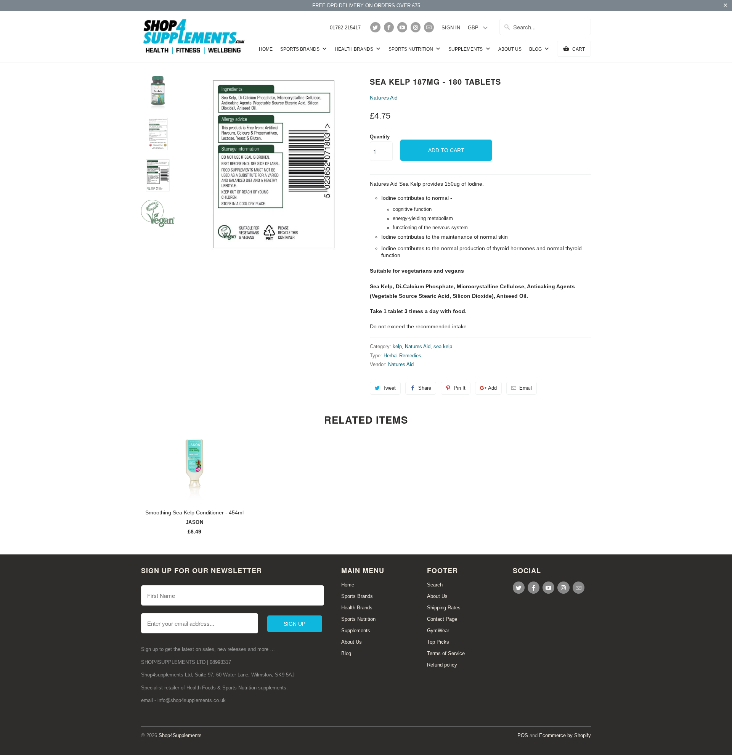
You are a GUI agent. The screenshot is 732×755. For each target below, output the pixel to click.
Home (266, 49)
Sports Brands (300, 49)
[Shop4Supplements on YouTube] (402, 27)
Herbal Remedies (402, 355)
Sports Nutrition (411, 49)
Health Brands (354, 49)
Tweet (389, 388)
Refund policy (442, 665)
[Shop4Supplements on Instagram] (416, 27)
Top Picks (438, 642)
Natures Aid (384, 98)
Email (525, 388)
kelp (397, 346)
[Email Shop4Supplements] (429, 27)
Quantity (380, 137)
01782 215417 (345, 28)
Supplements (466, 49)
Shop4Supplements (180, 735)
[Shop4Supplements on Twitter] (375, 27)
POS (522, 735)
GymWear (438, 630)
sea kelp (442, 346)
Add (492, 388)
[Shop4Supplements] (194, 37)
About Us (510, 49)
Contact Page (442, 619)
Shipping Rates (444, 607)
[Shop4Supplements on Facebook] (389, 27)
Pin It (460, 388)
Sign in (450, 28)
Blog (536, 49)
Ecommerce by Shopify (565, 735)
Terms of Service (446, 653)
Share (424, 388)
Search (435, 585)
